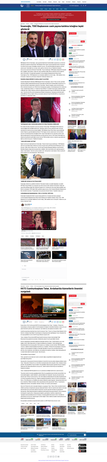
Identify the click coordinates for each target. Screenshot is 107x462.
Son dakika (74, 5)
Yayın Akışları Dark (34, 446)
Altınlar (52, 444)
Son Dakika (39, 1)
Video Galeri (62, 446)
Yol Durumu (74, 439)
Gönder (24, 279)
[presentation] (25, 5)
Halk (27, 403)
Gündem (50, 1)
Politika (65, 8)
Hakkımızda (40, 460)
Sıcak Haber (62, 451)
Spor (59, 1)
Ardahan (22, 403)
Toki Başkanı (38, 236)
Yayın (43, 236)
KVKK (57, 460)
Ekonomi (55, 1)
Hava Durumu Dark (24, 444)
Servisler (45, 1)
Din (53, 8)
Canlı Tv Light (23, 448)
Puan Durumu (53, 439)
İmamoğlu (32, 236)
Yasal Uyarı (67, 460)
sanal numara (33, 451)
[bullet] (37, 279)
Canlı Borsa (43, 444)
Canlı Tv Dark (33, 444)
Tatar (35, 403)
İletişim (44, 460)
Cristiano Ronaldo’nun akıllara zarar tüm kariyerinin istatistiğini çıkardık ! (49, 5)
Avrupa (46, 8)
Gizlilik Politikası (49, 460)
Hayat (61, 8)
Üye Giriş (69, 444)
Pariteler (67, 439)
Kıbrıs (31, 403)
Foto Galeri (68, 1)
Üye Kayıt (69, 446)
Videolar (73, 1)
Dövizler (53, 446)
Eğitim (57, 8)
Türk (38, 403)
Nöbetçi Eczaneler (34, 448)
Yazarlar (79, 1)
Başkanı (27, 236)
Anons (22, 236)
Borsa (22, 439)
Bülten (50, 8)
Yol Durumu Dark (24, 446)
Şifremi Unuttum (70, 448)
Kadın (63, 1)
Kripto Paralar (83, 439)
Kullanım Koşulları (61, 460)
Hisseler (61, 439)
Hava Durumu (45, 439)
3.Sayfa (41, 8)
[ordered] (36, 279)
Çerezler (53, 460)
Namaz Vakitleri (29, 439)
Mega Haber (23, 23)
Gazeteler (84, 1)
